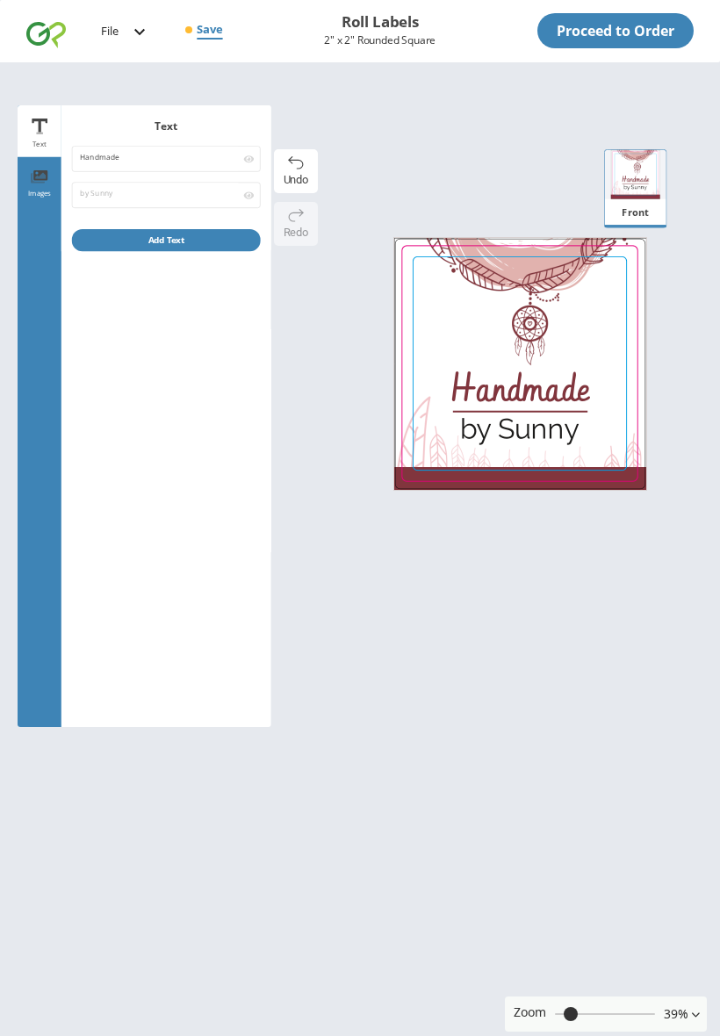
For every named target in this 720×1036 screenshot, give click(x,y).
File (110, 31)
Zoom (530, 1012)
